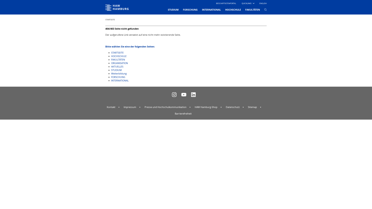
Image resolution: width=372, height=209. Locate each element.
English (263, 3)
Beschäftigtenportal (226, 3)
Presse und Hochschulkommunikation (165, 107)
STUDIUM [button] (173, 9)
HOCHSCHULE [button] (233, 9)
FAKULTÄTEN (252, 9)
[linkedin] (193, 94)
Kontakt (111, 107)
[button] (248, 3)
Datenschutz (233, 107)
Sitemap (252, 107)
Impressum (130, 107)
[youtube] (183, 94)
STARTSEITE (110, 19)
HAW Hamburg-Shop (206, 107)
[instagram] (174, 94)
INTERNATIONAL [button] (211, 9)
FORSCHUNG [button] (190, 9)
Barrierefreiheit (183, 113)
